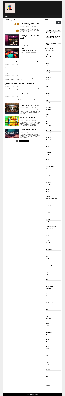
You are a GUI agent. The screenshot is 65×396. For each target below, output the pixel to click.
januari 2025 (48, 100)
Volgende (26, 140)
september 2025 (49, 81)
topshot (47, 364)
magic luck (47, 274)
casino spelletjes (49, 182)
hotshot (47, 258)
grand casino (48, 237)
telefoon (47, 360)
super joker (48, 353)
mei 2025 (47, 91)
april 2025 (48, 93)
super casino (48, 350)
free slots (47, 203)
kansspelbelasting (49, 265)
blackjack (47, 170)
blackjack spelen (48, 173)
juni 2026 (47, 61)
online (47, 297)
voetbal (47, 387)
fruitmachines (48, 214)
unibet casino (48, 378)
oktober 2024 (48, 107)
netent (47, 293)
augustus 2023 (48, 139)
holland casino (48, 251)
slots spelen (48, 339)
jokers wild (48, 263)
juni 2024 (47, 116)
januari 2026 (48, 72)
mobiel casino (48, 281)
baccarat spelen (48, 161)
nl (46, 295)
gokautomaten (48, 219)
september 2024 (49, 109)
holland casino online (49, 253)
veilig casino (48, 380)
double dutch (48, 196)
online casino (48, 300)
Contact (12, 16)
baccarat (47, 159)
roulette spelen (48, 325)
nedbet (47, 290)
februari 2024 (48, 125)
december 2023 (48, 130)
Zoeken (46, 19)
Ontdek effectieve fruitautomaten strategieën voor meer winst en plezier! (29, 37)
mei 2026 (47, 63)
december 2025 (48, 74)
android (47, 154)
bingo (47, 168)
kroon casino (48, 267)
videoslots (48, 385)
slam (47, 330)
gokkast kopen (48, 221)
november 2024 (48, 104)
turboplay (47, 367)
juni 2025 (47, 88)
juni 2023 (47, 144)
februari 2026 (48, 70)
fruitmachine (48, 212)
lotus (47, 272)
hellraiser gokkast (49, 249)
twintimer (47, 371)
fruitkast (47, 207)
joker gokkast (48, 260)
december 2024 (48, 102)
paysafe (47, 311)
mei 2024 (47, 118)
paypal (47, 309)
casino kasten (48, 180)
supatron (47, 348)
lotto (47, 270)
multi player (48, 283)
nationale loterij (48, 288)
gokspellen (48, 233)
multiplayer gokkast (49, 286)
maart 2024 (48, 123)
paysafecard (48, 313)
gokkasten (48, 223)
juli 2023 (47, 141)
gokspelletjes (48, 235)
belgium (47, 163)
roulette (47, 323)
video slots (48, 383)
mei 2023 (47, 146)
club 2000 (47, 189)
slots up (47, 341)
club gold (47, 191)
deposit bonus (48, 193)
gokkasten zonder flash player (51, 226)
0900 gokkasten (48, 152)
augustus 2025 (48, 84)
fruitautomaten (33, 26)
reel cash (47, 320)
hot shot (47, 256)
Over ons (7, 16)
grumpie (47, 244)
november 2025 (48, 77)
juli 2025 (47, 86)
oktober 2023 (48, 134)
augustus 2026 (48, 56)
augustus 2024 (48, 111)
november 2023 (48, 132)
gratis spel (48, 242)
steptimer (47, 346)
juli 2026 (47, 58)
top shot (47, 362)
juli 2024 (47, 114)
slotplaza (47, 334)
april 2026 (48, 65)
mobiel (47, 279)
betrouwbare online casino (50, 166)
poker (47, 316)
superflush (48, 355)
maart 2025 (48, 95)
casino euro (48, 177)
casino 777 (48, 175)
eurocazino (48, 200)
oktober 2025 (48, 79)
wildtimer (47, 390)
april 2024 (48, 121)
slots (47, 337)
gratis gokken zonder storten (51, 240)
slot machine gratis (49, 332)
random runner (48, 318)
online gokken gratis (49, 302)
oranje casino (48, 304)
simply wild (48, 327)
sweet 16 (47, 357)
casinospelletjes (48, 184)
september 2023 (49, 137)
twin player (48, 369)
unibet (47, 376)
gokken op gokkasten (49, 230)
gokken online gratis (49, 228)
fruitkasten (48, 210)
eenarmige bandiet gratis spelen (51, 198)
